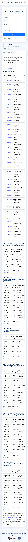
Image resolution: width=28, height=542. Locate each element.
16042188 (9, 206)
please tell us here (13, 517)
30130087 (9, 89)
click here (15, 38)
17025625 (9, 221)
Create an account (18, 40)
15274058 (9, 118)
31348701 (9, 129)
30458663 (9, 99)
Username (6, 17)
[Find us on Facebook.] (19, 538)
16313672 (9, 104)
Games (10, 68)
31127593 (9, 174)
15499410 (9, 124)
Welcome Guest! (17, 2)
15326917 (9, 94)
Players (5, 68)
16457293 (9, 113)
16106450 (9, 218)
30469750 (9, 226)
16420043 (9, 187)
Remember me (9, 31)
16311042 (9, 199)
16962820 (9, 171)
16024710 (9, 158)
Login (14, 35)
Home (3, 46)
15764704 (9, 211)
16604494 (9, 107)
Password (6, 24)
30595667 (9, 121)
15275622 (9, 153)
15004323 (9, 166)
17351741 (9, 134)
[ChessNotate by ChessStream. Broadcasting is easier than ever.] (11, 538)
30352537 (9, 184)
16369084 (9, 179)
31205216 (9, 191)
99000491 (9, 234)
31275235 (9, 196)
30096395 (9, 81)
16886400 (9, 163)
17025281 (9, 231)
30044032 (9, 147)
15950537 (9, 142)
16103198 (9, 84)
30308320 (9, 137)
